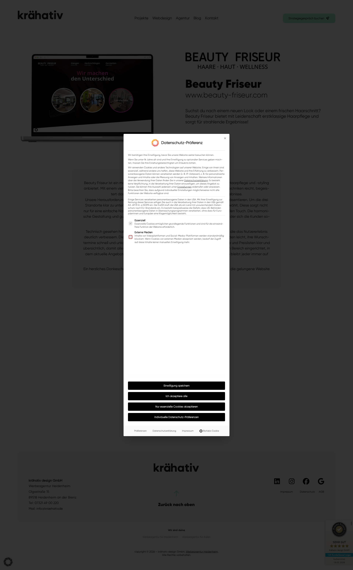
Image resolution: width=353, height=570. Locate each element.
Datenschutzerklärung (196, 180)
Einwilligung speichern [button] (177, 385)
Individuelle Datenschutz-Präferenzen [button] (176, 417)
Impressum (188, 431)
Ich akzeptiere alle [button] (176, 396)
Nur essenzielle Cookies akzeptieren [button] (176, 406)
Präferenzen (140, 431)
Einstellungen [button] (184, 187)
